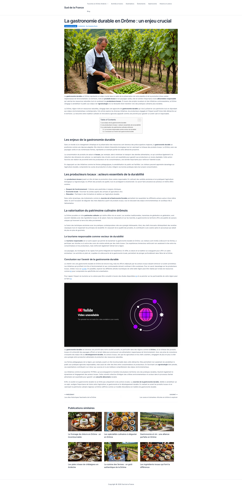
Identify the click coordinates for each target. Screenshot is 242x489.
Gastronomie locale (70, 26)
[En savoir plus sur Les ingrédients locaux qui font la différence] (157, 452)
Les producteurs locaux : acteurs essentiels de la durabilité (121, 125)
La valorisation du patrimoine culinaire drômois (117, 127)
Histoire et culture (166, 4)
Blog (88, 11)
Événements (141, 4)
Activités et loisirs (117, 4)
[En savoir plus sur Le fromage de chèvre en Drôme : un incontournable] (85, 421)
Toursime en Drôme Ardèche (96, 4)
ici (71, 271)
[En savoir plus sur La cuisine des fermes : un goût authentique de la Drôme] (121, 452)
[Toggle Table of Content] (138, 120)
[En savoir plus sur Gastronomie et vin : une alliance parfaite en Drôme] (157, 421)
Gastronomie (152, 4)
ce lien (84, 269)
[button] (107, 4)
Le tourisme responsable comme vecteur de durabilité (120, 129)
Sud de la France (74, 7)
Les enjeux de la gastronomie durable (114, 122)
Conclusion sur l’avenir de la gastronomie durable (119, 131)
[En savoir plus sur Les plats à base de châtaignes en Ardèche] (85, 452)
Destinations (130, 4)
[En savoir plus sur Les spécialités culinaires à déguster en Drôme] (121, 421)
